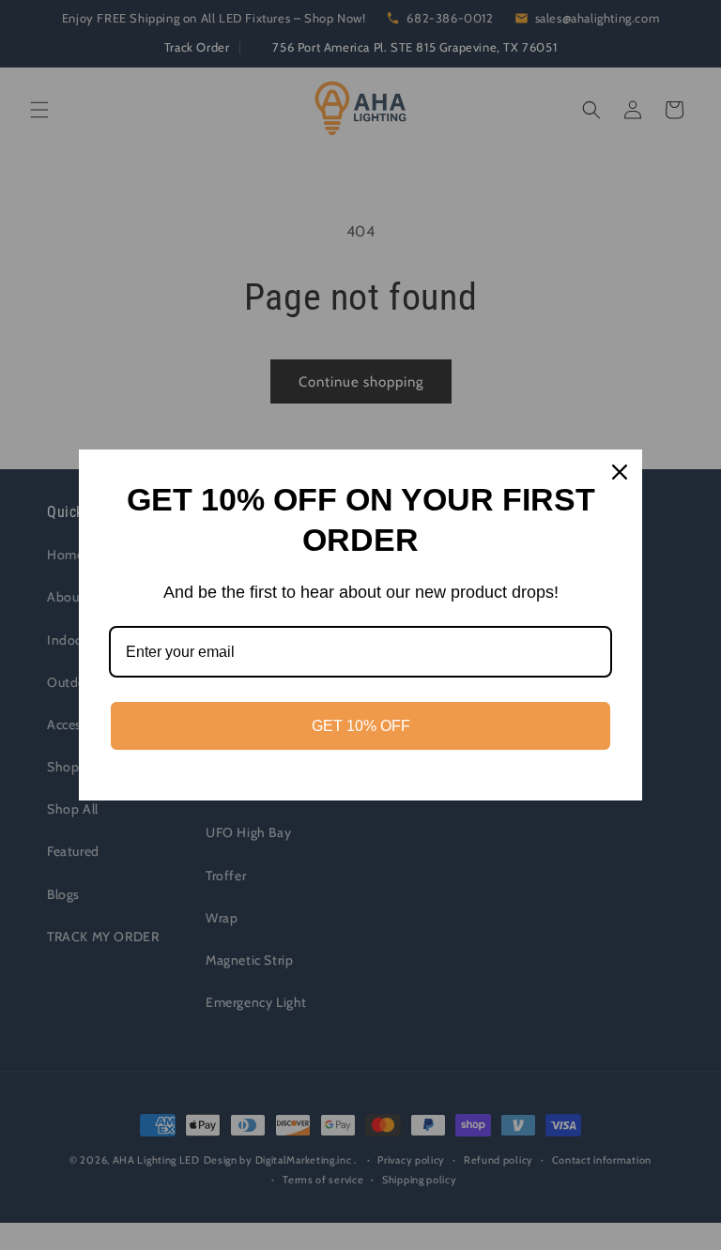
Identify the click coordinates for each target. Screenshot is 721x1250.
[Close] (619, 472)
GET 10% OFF (361, 726)
